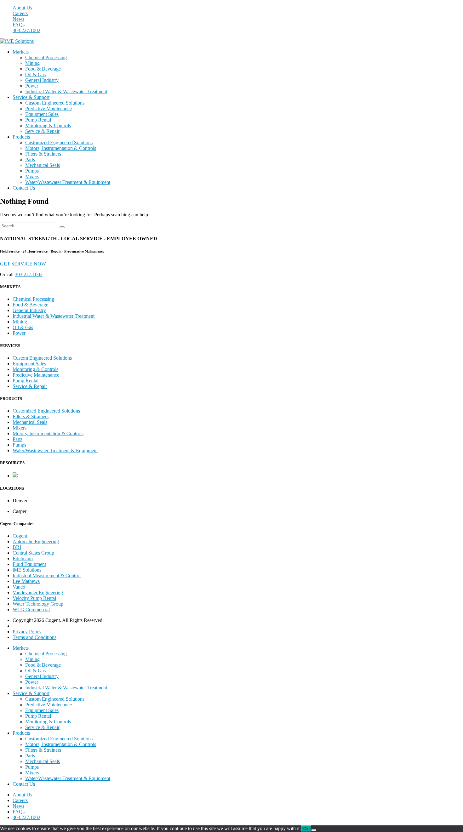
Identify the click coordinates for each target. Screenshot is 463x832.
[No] (313, 830)
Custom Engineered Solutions (54, 102)
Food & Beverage (43, 68)
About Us (22, 7)
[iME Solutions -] (17, 41)
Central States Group (33, 553)
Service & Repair (42, 131)
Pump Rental (38, 120)
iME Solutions (27, 570)
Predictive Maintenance (48, 108)
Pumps (32, 171)
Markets (21, 51)
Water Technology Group (38, 604)
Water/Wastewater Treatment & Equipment (67, 182)
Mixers (32, 176)
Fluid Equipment (29, 564)
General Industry (42, 80)
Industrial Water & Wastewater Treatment (66, 91)
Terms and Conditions (34, 637)
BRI (17, 547)
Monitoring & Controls (48, 125)
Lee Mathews (26, 581)
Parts (30, 159)
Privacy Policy (27, 631)
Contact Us (24, 188)
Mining (32, 63)
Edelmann (23, 558)
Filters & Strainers (43, 154)
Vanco (19, 587)
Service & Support (31, 97)
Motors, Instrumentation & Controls (60, 148)
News (18, 19)
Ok (306, 828)
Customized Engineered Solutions (59, 142)
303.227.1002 (26, 30)
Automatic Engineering (36, 541)
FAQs (19, 24)
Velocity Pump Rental (34, 598)
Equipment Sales (42, 114)
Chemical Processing (46, 57)
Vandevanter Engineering (38, 592)
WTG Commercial (31, 609)
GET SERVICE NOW (23, 263)
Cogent (20, 536)
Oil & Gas (35, 74)
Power (31, 85)
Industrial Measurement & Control (47, 575)
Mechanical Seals (42, 165)
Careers (20, 13)
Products (21, 137)
